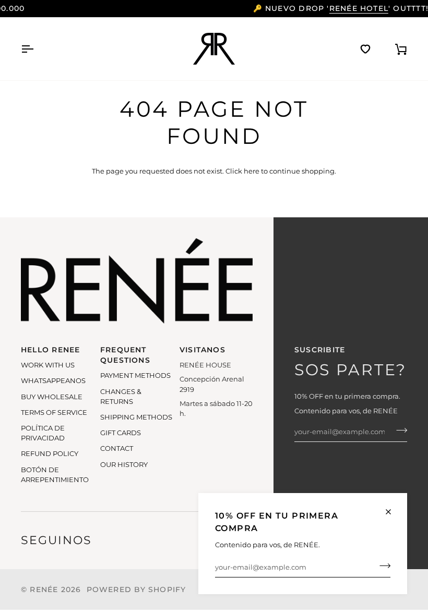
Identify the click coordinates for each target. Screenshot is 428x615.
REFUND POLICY (49, 454)
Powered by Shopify (136, 589)
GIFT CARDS (120, 433)
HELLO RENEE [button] (50, 350)
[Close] (392, 512)
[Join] (381, 566)
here (251, 171)
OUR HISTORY (124, 465)
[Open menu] (36, 48)
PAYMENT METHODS (135, 375)
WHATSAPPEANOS (53, 381)
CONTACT (116, 448)
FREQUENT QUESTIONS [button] (125, 355)
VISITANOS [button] (202, 350)
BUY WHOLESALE (51, 397)
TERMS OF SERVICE (54, 412)
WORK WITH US (48, 365)
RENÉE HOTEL (262, 8)
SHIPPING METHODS (136, 417)
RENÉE (44, 589)
